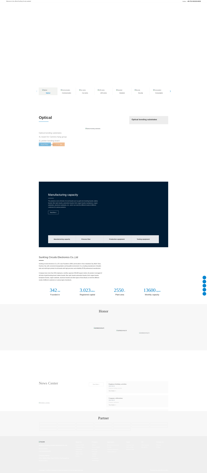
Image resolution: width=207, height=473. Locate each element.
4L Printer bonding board (49, 137)
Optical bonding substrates (50, 125)
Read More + (53, 212)
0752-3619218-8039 (45, 452)
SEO (166, 470)
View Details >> (112, 368)
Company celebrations (116, 376)
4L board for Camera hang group (53, 129)
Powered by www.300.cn (157, 470)
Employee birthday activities (118, 362)
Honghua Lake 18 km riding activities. (121, 390)
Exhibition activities (45, 399)
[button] (203, 77)
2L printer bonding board (49, 133)
